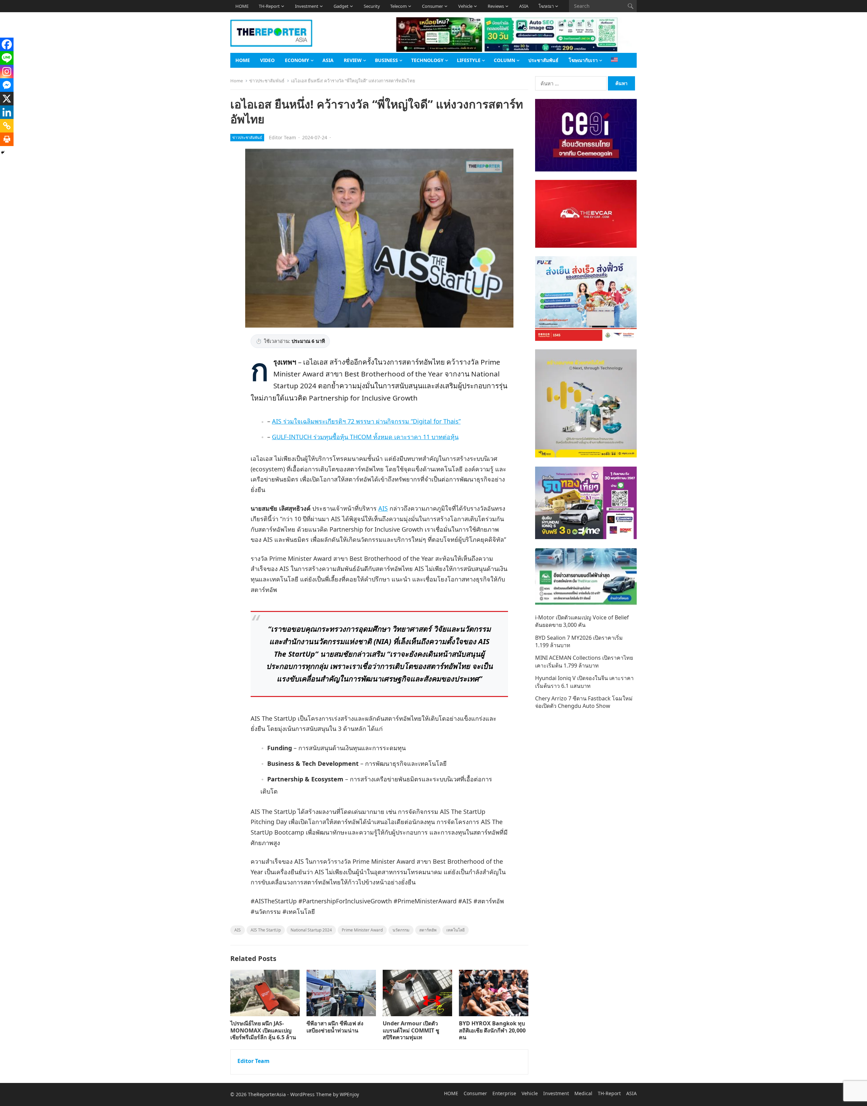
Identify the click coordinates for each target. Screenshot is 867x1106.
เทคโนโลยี (455, 930)
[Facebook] (7, 44)
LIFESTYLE (469, 60)
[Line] (7, 58)
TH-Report (269, 6)
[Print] (7, 139)
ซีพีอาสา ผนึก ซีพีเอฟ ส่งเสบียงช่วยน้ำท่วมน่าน (334, 1027)
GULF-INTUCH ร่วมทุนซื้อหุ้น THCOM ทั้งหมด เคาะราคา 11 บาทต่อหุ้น (365, 437)
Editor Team (282, 137)
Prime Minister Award (362, 930)
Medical (583, 1093)
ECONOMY (297, 60)
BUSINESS (386, 60)
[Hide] (2, 152)
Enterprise (504, 1093)
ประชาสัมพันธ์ (543, 60)
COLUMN (504, 60)
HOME (242, 6)
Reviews (496, 6)
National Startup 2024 (311, 930)
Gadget (341, 6)
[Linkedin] (7, 112)
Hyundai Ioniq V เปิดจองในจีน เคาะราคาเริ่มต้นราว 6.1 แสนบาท (584, 681)
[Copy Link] (7, 125)
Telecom (398, 6)
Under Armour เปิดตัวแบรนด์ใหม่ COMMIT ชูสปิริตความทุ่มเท (411, 1030)
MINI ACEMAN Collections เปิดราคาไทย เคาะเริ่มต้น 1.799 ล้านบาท (584, 661)
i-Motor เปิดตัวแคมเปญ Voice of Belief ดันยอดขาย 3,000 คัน (582, 621)
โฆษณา (546, 6)
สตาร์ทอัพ (428, 930)
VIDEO (267, 60)
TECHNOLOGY (427, 60)
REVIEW (353, 60)
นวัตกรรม (401, 930)
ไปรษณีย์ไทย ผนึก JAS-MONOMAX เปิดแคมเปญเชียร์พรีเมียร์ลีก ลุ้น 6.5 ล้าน (263, 1030)
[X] (7, 98)
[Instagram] (7, 71)
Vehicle (465, 6)
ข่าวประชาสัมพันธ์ (266, 81)
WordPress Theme (311, 1094)
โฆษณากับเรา (583, 60)
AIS (383, 508)
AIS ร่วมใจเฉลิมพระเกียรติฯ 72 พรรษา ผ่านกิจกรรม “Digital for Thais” (366, 421)
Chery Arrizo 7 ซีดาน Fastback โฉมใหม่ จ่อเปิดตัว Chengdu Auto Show (584, 702)
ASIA (523, 6)
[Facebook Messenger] (7, 85)
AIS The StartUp (266, 930)
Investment (306, 6)
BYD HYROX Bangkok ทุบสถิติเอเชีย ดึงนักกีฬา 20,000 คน (492, 1030)
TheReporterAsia (267, 1094)
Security (372, 6)
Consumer (432, 6)
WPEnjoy (349, 1094)
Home (236, 81)
